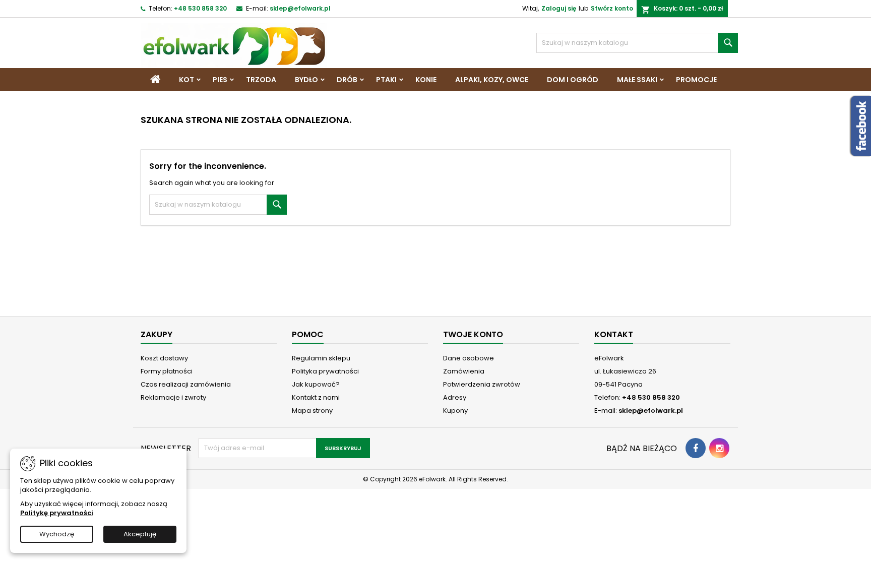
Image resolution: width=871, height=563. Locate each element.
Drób (347, 80)
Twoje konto (473, 334)
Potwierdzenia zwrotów (481, 384)
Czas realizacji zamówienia (186, 384)
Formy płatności (167, 371)
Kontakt (613, 334)
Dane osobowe (468, 358)
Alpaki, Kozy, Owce (491, 80)
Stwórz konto (612, 8)
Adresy (454, 397)
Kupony (455, 410)
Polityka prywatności (325, 371)
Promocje (696, 80)
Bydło (306, 80)
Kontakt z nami (316, 397)
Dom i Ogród (572, 80)
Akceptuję (139, 534)
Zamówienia (463, 371)
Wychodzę (56, 534)
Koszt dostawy (164, 358)
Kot (186, 80)
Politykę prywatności (56, 513)
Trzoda (261, 80)
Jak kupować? (316, 384)
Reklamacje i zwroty (173, 397)
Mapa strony (312, 410)
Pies (220, 80)
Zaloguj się (558, 8)
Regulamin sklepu (321, 358)
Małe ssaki (637, 80)
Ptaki (386, 80)
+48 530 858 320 (200, 8)
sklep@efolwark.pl (300, 8)
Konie (426, 80)
